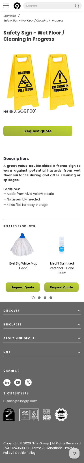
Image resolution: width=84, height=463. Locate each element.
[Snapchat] (7, 382)
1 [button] (33, 297)
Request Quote (38, 131)
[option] (42, 82)
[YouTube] (18, 382)
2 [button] (39, 297)
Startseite (9, 16)
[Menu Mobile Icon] (6, 5)
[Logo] (17, 5)
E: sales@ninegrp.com (20, 401)
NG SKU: (10, 111)
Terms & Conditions (46, 448)
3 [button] (45, 297)
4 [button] (51, 297)
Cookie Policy (25, 452)
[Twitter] (28, 382)
